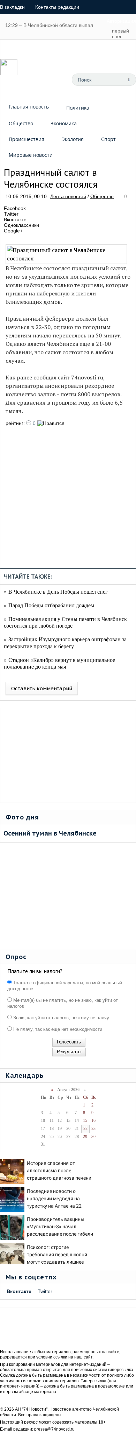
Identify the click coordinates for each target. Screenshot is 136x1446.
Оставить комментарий (41, 688)
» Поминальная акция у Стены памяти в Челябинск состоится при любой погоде (65, 622)
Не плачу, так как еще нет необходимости (57, 1029)
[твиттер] (52, 79)
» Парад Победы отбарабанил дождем (49, 605)
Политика (77, 107)
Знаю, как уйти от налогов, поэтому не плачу (60, 1017)
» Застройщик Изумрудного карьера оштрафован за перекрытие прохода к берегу (65, 642)
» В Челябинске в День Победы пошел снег (56, 591)
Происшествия (26, 139)
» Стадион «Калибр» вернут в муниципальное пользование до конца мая (59, 663)
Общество (21, 123)
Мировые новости (31, 155)
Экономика (64, 123)
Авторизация (121, 21)
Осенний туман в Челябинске (50, 833)
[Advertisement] (68, 500)
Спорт (108, 139)
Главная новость (29, 106)
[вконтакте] (37, 79)
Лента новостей (68, 196)
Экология (73, 139)
